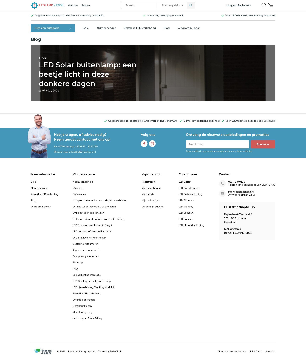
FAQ (75, 268)
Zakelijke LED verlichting (140, 28)
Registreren (148, 181)
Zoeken (191, 5)
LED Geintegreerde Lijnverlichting (92, 281)
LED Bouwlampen (188, 188)
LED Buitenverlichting (190, 194)
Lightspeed (89, 351)
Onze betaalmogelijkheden (88, 212)
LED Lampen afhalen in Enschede (92, 231)
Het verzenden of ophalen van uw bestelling (98, 219)
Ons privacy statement (86, 256)
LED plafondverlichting (191, 225)
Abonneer (263, 144)
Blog (167, 28)
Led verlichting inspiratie (87, 274)
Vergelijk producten (153, 206)
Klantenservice (106, 28)
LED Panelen (185, 219)
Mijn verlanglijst (150, 200)
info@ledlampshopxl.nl (241, 191)
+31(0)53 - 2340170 (86, 146)
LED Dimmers (186, 200)
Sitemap (78, 262)
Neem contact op (83, 181)
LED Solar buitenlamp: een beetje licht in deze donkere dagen (87, 72)
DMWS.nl (115, 351)
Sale (86, 28)
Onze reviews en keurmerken (89, 237)
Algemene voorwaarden (87, 250)
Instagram (152, 143)
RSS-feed (255, 351)
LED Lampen (185, 212)
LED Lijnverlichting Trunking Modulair (94, 287)
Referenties (79, 194)
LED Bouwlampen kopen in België (92, 225)
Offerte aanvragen (84, 299)
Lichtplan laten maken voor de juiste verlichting (100, 200)
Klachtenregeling (82, 312)
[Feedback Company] (43, 351)
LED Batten (184, 181)
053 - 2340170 (236, 181)
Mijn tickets (148, 194)
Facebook (144, 143)
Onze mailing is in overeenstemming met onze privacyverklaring (219, 151)
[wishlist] (264, 5)
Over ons (73, 5)
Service (85, 5)
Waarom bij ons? (188, 28)
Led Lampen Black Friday (87, 318)
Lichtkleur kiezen (82, 305)
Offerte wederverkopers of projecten (94, 206)
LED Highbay (185, 206)
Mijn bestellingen (151, 188)
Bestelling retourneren (85, 243)
